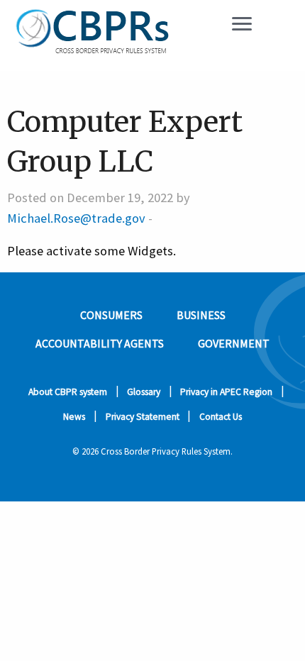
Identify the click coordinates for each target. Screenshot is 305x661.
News (74, 417)
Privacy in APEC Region (226, 392)
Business (201, 315)
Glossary (143, 392)
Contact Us (220, 417)
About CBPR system (67, 392)
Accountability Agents (99, 343)
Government (234, 343)
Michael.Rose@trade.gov (76, 218)
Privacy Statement (142, 417)
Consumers (111, 315)
